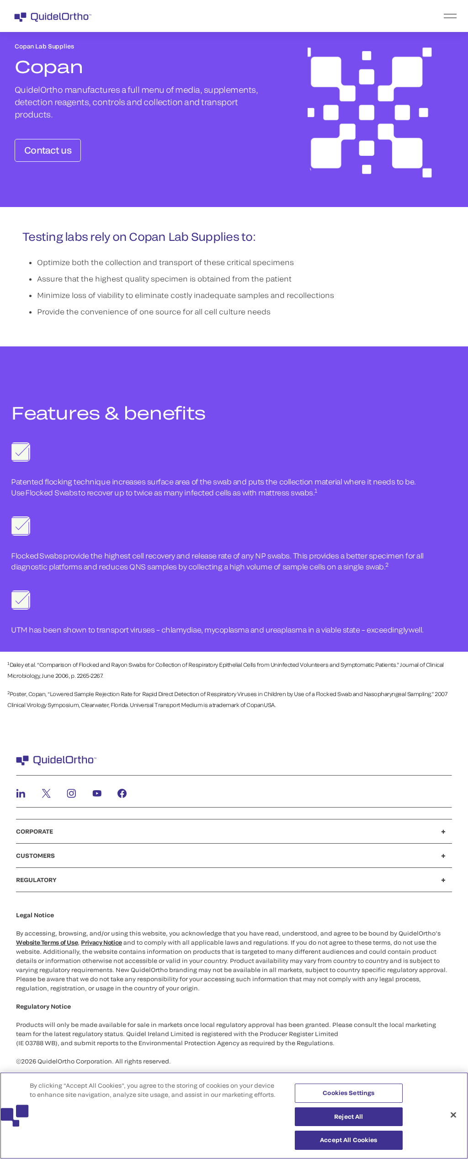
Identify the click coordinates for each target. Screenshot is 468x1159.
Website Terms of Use (47, 942)
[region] (234, 1115)
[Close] (453, 1115)
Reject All (348, 1116)
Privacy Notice (101, 942)
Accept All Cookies (348, 1139)
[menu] (290, 16)
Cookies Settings (348, 1092)
